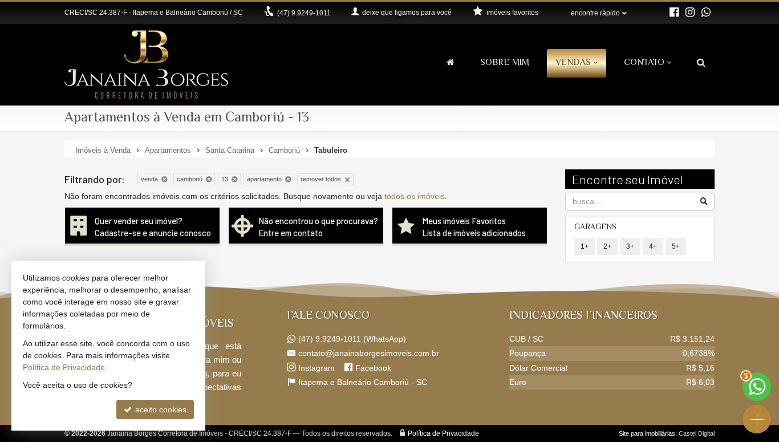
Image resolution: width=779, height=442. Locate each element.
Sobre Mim (504, 63)
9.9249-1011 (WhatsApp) (352, 338)
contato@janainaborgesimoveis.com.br (368, 353)
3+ (630, 246)
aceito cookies (159, 409)
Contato (644, 63)
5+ (676, 246)
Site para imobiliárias (647, 433)
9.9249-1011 (304, 13)
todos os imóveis (414, 196)
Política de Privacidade (443, 433)
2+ (607, 246)
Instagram (316, 367)
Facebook (373, 367)
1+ (585, 246)
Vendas (573, 63)
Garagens (595, 227)
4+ (653, 246)
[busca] (701, 63)
